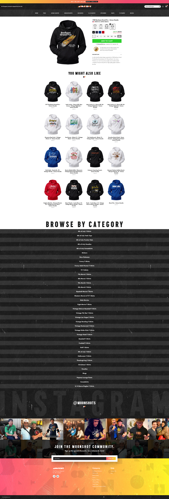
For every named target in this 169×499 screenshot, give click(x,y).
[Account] (163, 7)
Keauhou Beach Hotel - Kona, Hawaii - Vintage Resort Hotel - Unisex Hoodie (116, 139)
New (36, 13)
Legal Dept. (95, 484)
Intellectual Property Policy (99, 486)
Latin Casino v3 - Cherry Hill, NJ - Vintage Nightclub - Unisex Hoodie (116, 107)
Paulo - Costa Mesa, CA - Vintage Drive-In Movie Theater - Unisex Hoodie (95, 205)
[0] (166, 6)
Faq (112, 473)
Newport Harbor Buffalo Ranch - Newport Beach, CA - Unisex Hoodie (116, 172)
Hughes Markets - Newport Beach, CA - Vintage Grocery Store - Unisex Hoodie (53, 205)
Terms (93, 477)
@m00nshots (84, 403)
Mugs (132, 13)
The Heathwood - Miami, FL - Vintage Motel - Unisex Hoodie (95, 139)
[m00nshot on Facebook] (54, 476)
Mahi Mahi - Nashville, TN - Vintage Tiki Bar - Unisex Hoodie (53, 171)
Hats (112, 13)
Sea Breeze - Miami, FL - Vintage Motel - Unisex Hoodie (74, 139)
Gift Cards (95, 473)
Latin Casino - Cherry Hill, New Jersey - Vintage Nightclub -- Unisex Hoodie (74, 107)
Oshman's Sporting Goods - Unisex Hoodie (95, 171)
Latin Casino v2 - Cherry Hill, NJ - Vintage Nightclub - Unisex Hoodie (95, 107)
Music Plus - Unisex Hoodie (116, 203)
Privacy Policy (95, 480)
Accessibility (95, 482)
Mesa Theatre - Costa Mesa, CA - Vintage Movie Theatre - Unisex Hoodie (74, 205)
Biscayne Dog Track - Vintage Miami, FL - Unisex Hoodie (53, 139)
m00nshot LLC (7, 497)
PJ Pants (122, 13)
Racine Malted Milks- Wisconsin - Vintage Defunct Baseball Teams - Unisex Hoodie (74, 172)
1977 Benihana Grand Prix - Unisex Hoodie (52, 106)
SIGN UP (111, 458)
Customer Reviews (97, 471)
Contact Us (113, 471)
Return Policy (95, 475)
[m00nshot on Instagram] (10, 429)
